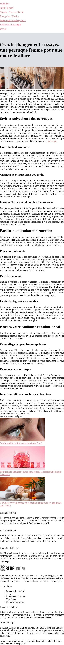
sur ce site (52, 141)
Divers (3, 29)
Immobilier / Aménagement (13, 20)
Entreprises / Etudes (9, 16)
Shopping (4, 3)
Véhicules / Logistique (10, 24)
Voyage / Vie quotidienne (12, 12)
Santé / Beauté (7, 8)
